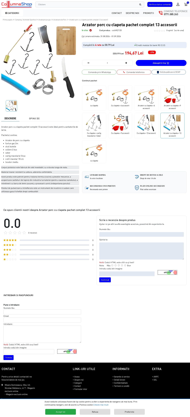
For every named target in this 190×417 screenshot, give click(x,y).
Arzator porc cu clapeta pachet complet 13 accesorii (88, 20)
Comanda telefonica (134, 72)
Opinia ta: (103, 239)
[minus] (88, 63)
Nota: (101, 265)
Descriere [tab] (10, 118)
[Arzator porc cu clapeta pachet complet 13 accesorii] (17, 4)
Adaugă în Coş (160, 63)
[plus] (126, 63)
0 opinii (175, 30)
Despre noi (132, 13)
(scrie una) (179, 30)
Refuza (95, 412)
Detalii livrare (119, 380)
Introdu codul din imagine (110, 268)
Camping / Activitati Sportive (25, 20)
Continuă (105, 280)
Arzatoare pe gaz (44, 20)
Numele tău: (105, 229)
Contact (117, 13)
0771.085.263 (171, 14)
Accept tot (60, 412)
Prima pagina (8, 20)
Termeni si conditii (121, 386)
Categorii (13, 13)
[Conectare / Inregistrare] (178, 4)
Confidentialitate (121, 383)
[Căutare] (141, 4)
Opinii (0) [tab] (34, 118)
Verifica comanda (160, 4)
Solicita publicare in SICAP (169, 72)
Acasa (76, 376)
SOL (155, 380)
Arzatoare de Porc (60, 20)
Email (6, 316)
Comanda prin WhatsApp (99, 72)
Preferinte (129, 412)
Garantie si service (122, 376)
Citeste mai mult (100, 404)
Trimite (8, 357)
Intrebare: (8, 324)
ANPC (156, 376)
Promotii (148, 13)
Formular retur (80, 389)
